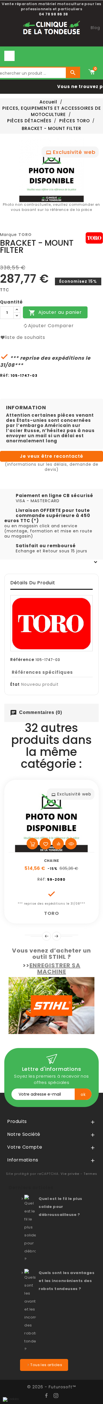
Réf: (4, 375)
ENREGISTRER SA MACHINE (54, 968)
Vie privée (70, 1173)
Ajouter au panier (55, 312)
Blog (95, 27)
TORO (25, 234)
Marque (8, 234)
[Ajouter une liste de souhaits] (45, 843)
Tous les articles (46, 1365)
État (15, 684)
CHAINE (51, 860)
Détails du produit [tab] (32, 582)
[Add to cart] (32, 843)
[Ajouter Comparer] (58, 843)
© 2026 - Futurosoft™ (51, 1387)
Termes (90, 1173)
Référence (22, 659)
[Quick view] (71, 843)
